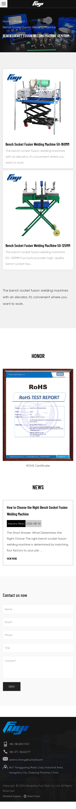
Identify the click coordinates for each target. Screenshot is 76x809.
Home (7, 21)
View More (12, 558)
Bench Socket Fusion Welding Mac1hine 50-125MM (38, 245)
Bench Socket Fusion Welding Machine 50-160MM (37, 144)
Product (19, 21)
